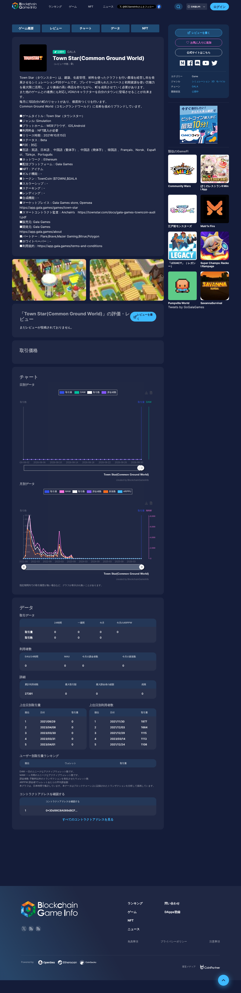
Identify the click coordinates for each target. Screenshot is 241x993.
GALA (195, 86)
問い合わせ (172, 903)
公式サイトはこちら (198, 52)
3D (213, 81)
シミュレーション (201, 81)
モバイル (220, 81)
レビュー (56, 28)
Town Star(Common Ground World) (98, 58)
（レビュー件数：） (64, 63)
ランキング (55, 6)
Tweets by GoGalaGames (186, 307)
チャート (86, 28)
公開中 (195, 91)
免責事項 (133, 941)
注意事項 (214, 941)
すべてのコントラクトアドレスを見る (88, 819)
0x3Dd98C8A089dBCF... (61, 810)
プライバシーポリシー (174, 941)
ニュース (134, 929)
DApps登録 (172, 912)
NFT (90, 6)
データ (115, 28)
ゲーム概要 (26, 28)
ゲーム (73, 6)
